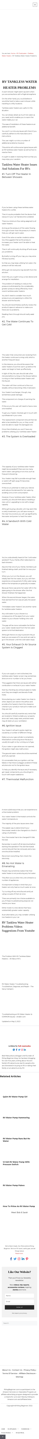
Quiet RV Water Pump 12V (15, 1097)
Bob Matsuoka (24, 1046)
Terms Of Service (9, 1373)
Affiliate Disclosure (27, 1373)
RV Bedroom (25, 1429)
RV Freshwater (21, 53)
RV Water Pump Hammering (16, 1118)
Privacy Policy (30, 1370)
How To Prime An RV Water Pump (19, 1206)
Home (13, 53)
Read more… (19, 1253)
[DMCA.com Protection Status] (19, 1416)
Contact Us (17, 1370)
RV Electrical (20, 1433)
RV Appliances (12, 1429)
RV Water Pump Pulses (14, 1185)
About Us (6, 1370)
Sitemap (19, 1377)
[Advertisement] (19, 29)
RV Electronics (6, 1433)
